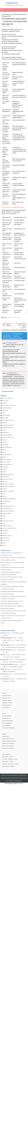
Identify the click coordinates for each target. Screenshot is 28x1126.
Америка (4, 422)
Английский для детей (7, 427)
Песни (3, 493)
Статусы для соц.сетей (8, 520)
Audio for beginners (7, 407)
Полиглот (4, 496)
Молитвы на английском (8, 484)
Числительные (5, 540)
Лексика (9, 317)
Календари (5, 466)
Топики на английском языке (9, 528)
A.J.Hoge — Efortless (7, 398)
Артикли (4, 430)
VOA (3, 412)
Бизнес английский (7, 434)
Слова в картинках (6, 716)
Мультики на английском (8, 486)
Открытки (4, 488)
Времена (4, 439)
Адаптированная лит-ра (8, 420)
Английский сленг (6, 718)
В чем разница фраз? (7, 437)
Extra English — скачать (8, 756)
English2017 (12, 3)
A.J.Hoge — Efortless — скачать (10, 759)
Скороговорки (5, 736)
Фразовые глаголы (6, 535)
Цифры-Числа (5, 538)
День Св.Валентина (7, 447)
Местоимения (5, 476)
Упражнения (5, 530)
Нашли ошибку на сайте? (8, 766)
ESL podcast (5, 400)
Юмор (3, 545)
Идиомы (4, 457)
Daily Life (4, 403)
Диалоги (4, 452)
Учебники (4, 533)
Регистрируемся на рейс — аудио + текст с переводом (8, 324)
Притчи (4, 503)
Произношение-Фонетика (8, 506)
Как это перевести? (7, 459)
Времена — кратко (6, 700)
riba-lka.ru (21, 783)
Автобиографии (6, 415)
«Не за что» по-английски (8, 727)
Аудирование (5, 432)
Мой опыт (4, 481)
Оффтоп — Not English (8, 491)
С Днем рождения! (6, 513)
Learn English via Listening (8, 405)
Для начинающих (6, 454)
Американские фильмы (8, 425)
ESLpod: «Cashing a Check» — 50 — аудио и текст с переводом (13, 640)
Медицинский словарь (7, 474)
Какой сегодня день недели (9, 741)
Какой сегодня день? (7, 464)
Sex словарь (5, 410)
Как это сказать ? (6, 461)
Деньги (4, 449)
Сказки (4, 515)
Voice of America (6, 754)
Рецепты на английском (8, 511)
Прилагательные (6, 501)
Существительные (6, 525)
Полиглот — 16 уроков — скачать (10, 763)
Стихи (3, 523)
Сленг (3, 518)
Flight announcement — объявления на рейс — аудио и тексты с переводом (21, 325)
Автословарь (5, 417)
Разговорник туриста (16, 317)
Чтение (4, 542)
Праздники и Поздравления (9, 498)
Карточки (4, 469)
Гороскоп (4, 442)
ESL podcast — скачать (7, 761)
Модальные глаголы (7, 479)
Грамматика (5, 444)
